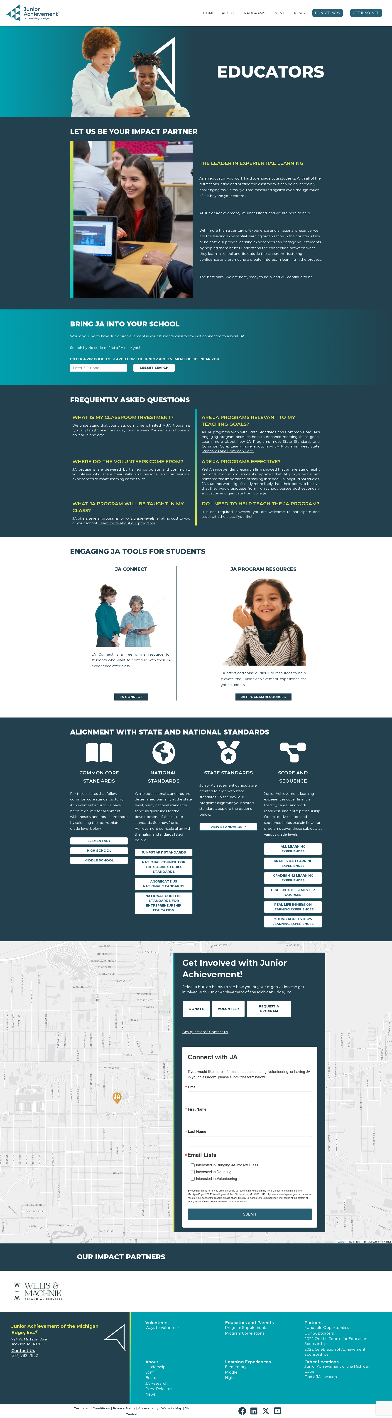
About (228, 13)
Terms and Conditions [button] (92, 1408)
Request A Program (269, 1008)
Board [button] (151, 1378)
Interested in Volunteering (216, 1178)
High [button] (229, 1378)
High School (99, 851)
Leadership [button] (155, 1367)
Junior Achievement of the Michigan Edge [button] (337, 1369)
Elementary (99, 841)
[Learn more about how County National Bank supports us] (354, 1291)
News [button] (150, 1394)
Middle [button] (231, 1372)
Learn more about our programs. (126, 523)
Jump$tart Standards (164, 852)
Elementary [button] (236, 1367)
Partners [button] (313, 1323)
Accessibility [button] (148, 1408)
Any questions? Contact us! (205, 1032)
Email (192, 1087)
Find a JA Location (320, 1377)
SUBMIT (250, 1214)
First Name (197, 1109)
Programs (254, 13)
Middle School (99, 860)
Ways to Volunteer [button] (162, 1328)
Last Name (197, 1131)
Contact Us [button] (23, 1351)
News (299, 13)
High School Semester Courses (293, 892)
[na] (131, 613)
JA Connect (131, 697)
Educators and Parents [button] (249, 1323)
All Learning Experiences (293, 848)
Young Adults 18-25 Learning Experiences (293, 921)
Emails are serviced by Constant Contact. (225, 1201)
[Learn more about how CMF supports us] (227, 1291)
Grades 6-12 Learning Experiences (293, 877)
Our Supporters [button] (319, 1333)
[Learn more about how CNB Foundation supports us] (290, 1291)
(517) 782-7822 (24, 1355)
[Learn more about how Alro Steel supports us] (38, 1291)
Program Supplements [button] (246, 1328)
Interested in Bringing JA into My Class (227, 1164)
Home (208, 13)
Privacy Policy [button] (124, 1408)
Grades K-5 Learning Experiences (293, 863)
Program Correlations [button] (244, 1333)
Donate (196, 1009)
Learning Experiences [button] (248, 1362)
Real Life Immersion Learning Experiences (293, 906)
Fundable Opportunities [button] (326, 1328)
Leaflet (341, 1241)
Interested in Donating (213, 1171)
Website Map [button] (171, 1408)
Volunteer (228, 1009)
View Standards (227, 827)
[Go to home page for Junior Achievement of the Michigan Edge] (33, 13)
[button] (236, 13)
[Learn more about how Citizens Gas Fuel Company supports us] (164, 1291)
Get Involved (366, 13)
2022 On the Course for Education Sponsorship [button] (335, 1341)
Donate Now (328, 13)
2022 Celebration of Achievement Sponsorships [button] (334, 1352)
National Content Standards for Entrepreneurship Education (163, 903)
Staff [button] (149, 1372)
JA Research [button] (156, 1383)
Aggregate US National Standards (163, 883)
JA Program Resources (263, 697)
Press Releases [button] (158, 1389)
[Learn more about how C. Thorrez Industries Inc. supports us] (101, 1291)
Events (279, 13)
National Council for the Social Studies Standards (163, 867)
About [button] (151, 1362)
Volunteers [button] (157, 1323)
